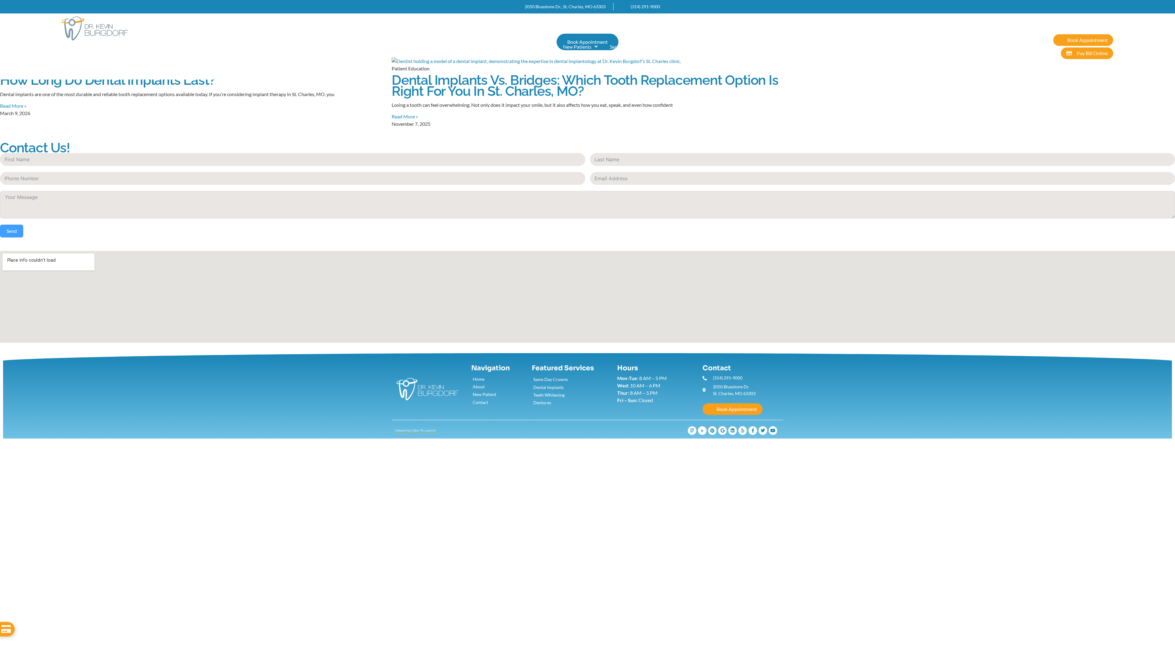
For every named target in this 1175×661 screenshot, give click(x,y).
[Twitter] (763, 430)
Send (11, 231)
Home (493, 47)
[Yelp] (742, 430)
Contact (653, 47)
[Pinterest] (712, 430)
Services (618, 47)
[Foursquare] (692, 430)
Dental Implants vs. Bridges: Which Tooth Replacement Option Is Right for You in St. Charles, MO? (585, 85)
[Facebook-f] (752, 430)
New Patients (577, 47)
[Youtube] (773, 430)
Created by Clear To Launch (415, 430)
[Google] (722, 430)
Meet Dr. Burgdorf (532, 47)
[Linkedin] (732, 430)
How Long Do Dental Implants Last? (107, 80)
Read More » (13, 106)
